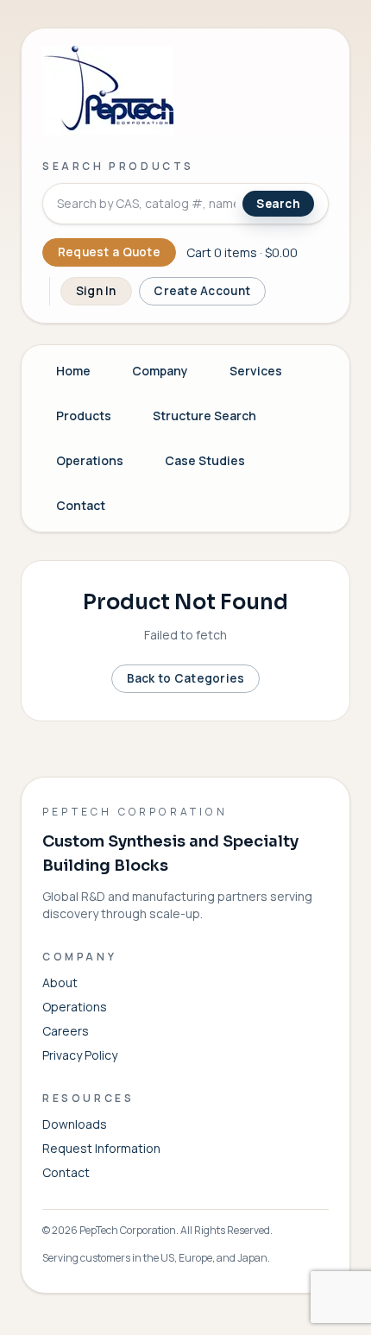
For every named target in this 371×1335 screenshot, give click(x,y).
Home (73, 370)
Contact (80, 505)
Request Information (101, 1148)
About (60, 982)
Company (160, 370)
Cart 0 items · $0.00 (242, 252)
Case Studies (205, 460)
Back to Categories (186, 678)
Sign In (96, 291)
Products (83, 415)
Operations (89, 460)
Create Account (202, 291)
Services (256, 370)
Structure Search (204, 415)
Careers (65, 1031)
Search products (118, 166)
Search (278, 203)
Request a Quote (109, 252)
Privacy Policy (79, 1055)
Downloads (74, 1124)
